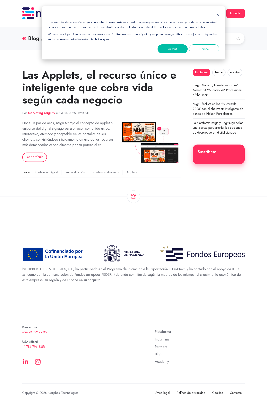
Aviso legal (162, 393)
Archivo (235, 72)
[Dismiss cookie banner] (217, 14)
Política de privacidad (191, 393)
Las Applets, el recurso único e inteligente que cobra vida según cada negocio (99, 87)
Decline (204, 48)
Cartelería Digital (46, 172)
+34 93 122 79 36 (34, 332)
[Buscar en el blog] (238, 38)
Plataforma (163, 331)
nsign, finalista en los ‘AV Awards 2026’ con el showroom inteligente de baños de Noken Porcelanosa (218, 109)
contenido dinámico (106, 172)
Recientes (201, 72)
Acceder (236, 13)
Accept (172, 48)
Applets (132, 172)
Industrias (162, 339)
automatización (75, 172)
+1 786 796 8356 (34, 346)
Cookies (217, 393)
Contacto (236, 393)
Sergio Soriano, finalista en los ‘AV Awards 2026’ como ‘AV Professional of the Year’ (217, 90)
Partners (161, 346)
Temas (219, 72)
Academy (162, 361)
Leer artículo (34, 157)
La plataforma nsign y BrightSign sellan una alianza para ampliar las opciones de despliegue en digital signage (218, 128)
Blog (158, 354)
